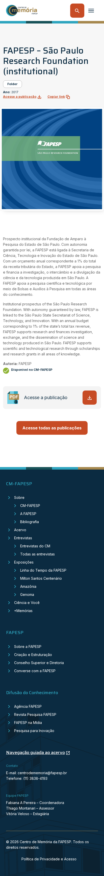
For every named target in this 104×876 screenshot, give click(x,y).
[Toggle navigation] (91, 10)
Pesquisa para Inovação (34, 730)
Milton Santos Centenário (41, 578)
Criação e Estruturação (33, 654)
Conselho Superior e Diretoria (39, 663)
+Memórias (23, 611)
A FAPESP (28, 514)
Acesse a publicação (19, 97)
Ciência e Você (27, 602)
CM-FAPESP (30, 505)
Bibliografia (29, 522)
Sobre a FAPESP (27, 646)
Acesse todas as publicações (52, 427)
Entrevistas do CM (35, 546)
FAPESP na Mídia (28, 722)
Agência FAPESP (28, 706)
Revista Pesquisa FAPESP (35, 714)
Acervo (20, 530)
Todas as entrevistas (37, 554)
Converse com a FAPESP (35, 671)
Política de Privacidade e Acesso (48, 859)
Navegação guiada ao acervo (35, 752)
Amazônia (28, 586)
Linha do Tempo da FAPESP (43, 570)
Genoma (27, 594)
